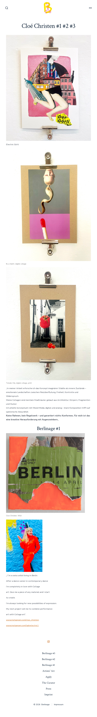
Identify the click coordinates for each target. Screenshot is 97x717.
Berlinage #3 (48, 653)
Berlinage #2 (48, 659)
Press (48, 688)
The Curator (48, 682)
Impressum (58, 704)
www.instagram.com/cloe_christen (22, 620)
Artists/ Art (48, 671)
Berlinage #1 (48, 665)
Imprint (48, 694)
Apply (48, 677)
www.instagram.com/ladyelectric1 (22, 625)
